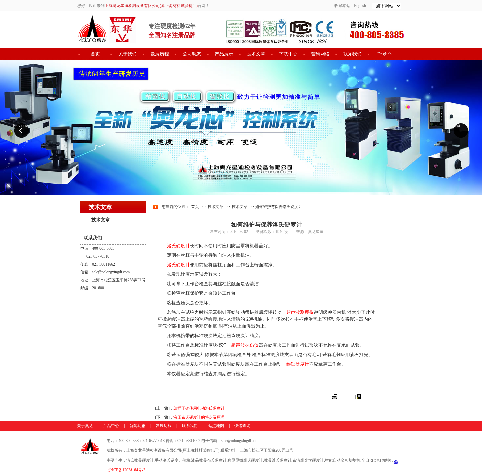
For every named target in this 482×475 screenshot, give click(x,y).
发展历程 (160, 54)
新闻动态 (137, 425)
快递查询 (242, 425)
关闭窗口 (370, 396)
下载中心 (288, 54)
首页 (95, 54)
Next (456, 125)
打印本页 (346, 396)
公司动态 (192, 54)
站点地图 (216, 425)
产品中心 (111, 425)
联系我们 (352, 54)
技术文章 (256, 54)
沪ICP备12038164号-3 (126, 470)
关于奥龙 (85, 425)
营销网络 (320, 54)
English (360, 5)
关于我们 (127, 54)
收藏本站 (342, 5)
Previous (20, 125)
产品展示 (224, 54)
